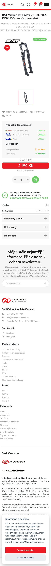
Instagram (10, 336)
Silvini (4, 369)
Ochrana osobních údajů (13, 359)
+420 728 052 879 (14, 314)
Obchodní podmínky (11, 349)
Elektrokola (4, 415)
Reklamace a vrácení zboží (13, 352)
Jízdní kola (4, 418)
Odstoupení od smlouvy (12, 380)
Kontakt (5, 400)
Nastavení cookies (25, 557)
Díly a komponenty (20, 23)
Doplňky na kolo (7, 431)
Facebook (10, 333)
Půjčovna (6, 394)
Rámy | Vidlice (37, 23)
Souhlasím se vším (25, 550)
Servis (4, 390)
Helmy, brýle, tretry (8, 428)
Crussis (5, 366)
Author (5, 363)
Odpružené (23, 27)
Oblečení (4, 425)
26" (32, 27)
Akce (2, 411)
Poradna (5, 397)
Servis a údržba (6, 438)
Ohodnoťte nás (8, 376)
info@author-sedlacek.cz (17, 317)
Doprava (5, 356)
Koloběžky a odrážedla (9, 421)
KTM (4, 373)
